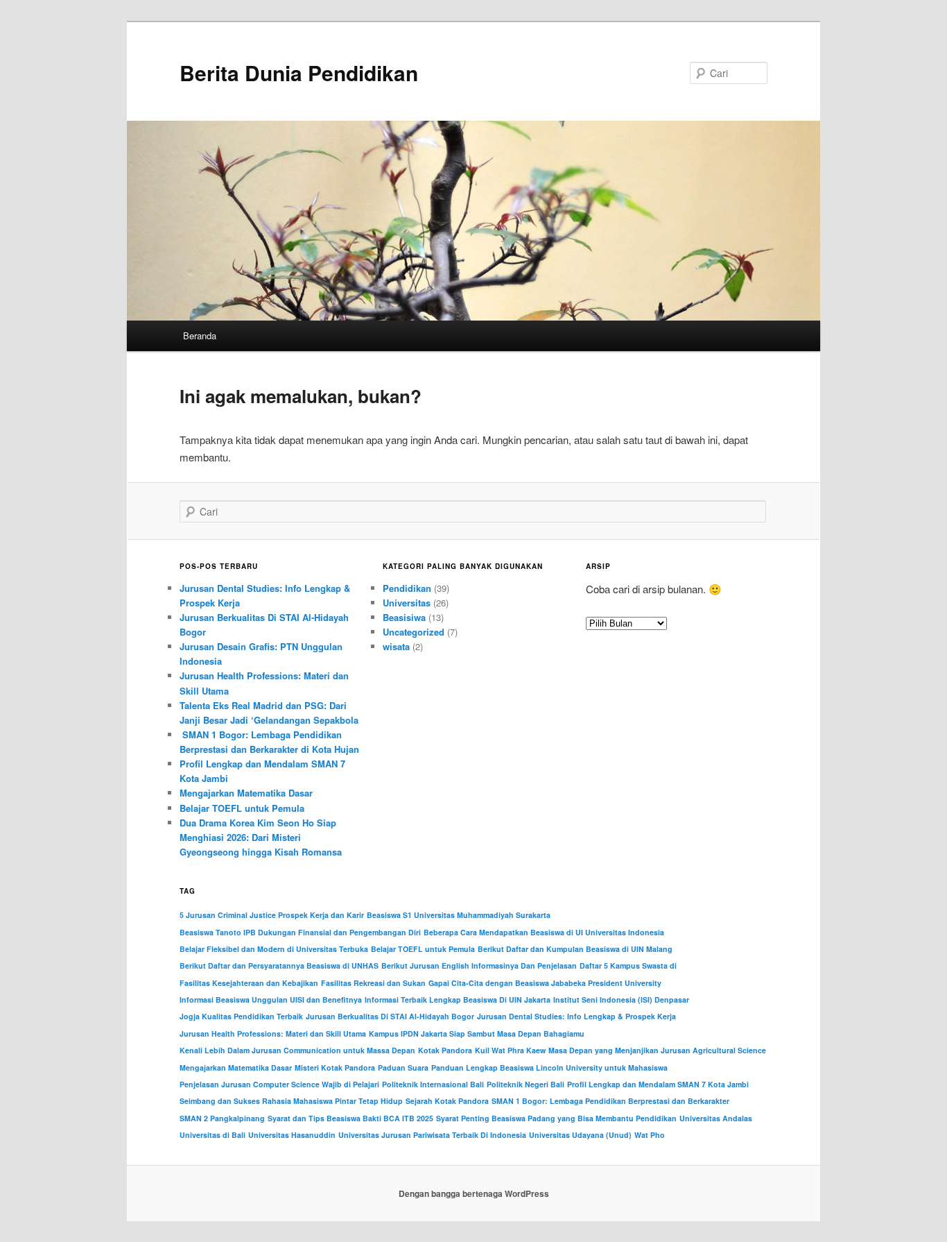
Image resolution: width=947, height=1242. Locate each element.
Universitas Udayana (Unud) (580, 1135)
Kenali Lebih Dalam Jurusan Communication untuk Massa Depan (297, 1050)
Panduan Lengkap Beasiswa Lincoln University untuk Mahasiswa (549, 1067)
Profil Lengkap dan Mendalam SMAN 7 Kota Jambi (658, 1084)
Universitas (407, 602)
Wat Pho (649, 1135)
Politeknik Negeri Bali (525, 1084)
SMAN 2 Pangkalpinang (222, 1118)
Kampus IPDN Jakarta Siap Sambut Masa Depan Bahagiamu (476, 1033)
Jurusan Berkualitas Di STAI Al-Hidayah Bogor (390, 1016)
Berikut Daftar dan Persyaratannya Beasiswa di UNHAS (279, 965)
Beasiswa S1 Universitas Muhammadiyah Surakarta (458, 915)
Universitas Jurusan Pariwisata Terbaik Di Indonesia (432, 1135)
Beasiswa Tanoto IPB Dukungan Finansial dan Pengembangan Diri (300, 932)
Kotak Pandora (445, 1050)
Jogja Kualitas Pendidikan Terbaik (241, 1016)
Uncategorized (413, 631)
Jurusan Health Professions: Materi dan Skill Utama (273, 1033)
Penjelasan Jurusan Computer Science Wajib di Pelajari (279, 1084)
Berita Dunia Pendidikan (299, 72)
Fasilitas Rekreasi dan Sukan (373, 983)
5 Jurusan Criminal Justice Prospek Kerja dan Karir (272, 915)
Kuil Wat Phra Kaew (510, 1050)
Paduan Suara (403, 1067)
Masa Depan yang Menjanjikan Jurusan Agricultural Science (657, 1050)
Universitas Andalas (715, 1118)
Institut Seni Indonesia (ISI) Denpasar (621, 999)
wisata (396, 646)
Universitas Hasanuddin (292, 1135)
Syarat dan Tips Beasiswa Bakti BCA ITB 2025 (350, 1118)
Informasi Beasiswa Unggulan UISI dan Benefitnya (271, 999)
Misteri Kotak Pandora (335, 1067)
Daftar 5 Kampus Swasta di (628, 965)
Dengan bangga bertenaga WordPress (474, 1193)
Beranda (199, 335)
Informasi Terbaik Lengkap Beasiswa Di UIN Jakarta (457, 999)
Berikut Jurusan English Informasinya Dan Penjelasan (479, 965)
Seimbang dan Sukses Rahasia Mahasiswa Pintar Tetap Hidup (291, 1101)
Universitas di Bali (212, 1135)
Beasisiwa (404, 617)
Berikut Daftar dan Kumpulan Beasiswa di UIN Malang (575, 949)
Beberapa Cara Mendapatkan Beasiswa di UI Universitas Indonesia (544, 932)
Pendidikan (407, 588)
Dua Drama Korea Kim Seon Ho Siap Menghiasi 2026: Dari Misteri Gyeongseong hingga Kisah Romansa (261, 837)
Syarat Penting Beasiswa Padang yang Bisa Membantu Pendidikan (556, 1118)
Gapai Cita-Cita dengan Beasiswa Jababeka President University (544, 983)
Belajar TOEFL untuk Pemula (242, 808)
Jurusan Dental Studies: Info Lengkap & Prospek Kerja (576, 1016)
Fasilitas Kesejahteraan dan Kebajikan (249, 983)
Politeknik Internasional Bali (433, 1084)
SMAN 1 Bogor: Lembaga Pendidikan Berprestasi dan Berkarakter (610, 1101)
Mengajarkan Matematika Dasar (246, 792)
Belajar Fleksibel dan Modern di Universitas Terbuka (274, 949)
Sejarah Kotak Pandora (447, 1101)
